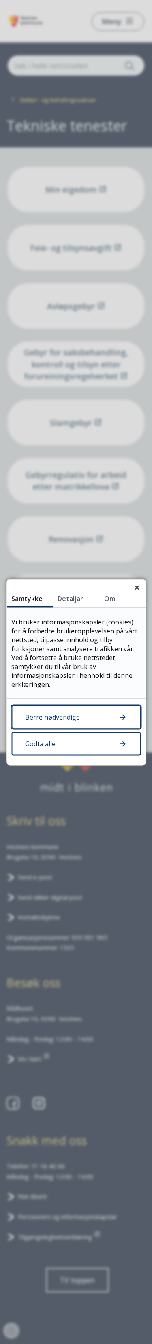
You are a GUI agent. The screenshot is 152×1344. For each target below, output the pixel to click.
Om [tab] (109, 598)
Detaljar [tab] (70, 598)
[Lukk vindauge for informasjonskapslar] (136, 587)
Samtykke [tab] (27, 598)
